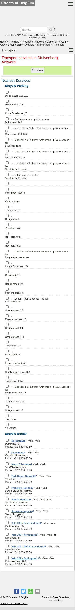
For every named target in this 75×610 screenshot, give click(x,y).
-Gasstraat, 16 (12, 273)
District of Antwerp (57, 41)
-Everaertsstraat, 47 (15, 362)
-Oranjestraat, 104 (14, 409)
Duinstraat (17, 440)
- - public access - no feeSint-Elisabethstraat (22, 176)
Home (3, 41)
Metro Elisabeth (20, 464)
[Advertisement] (37, 17)
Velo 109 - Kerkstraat (23, 534)
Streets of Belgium (19, 597)
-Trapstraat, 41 (13, 209)
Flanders (14, 41)
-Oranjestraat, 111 (14, 335)
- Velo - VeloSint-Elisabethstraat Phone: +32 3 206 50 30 (25, 467)
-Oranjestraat (12, 218)
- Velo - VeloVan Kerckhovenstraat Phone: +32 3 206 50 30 (22, 455)
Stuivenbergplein (21, 511)
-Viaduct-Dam (12, 200)
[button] (16, 591)
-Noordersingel (13, 235)
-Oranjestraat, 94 (14, 326)
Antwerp (29, 44)
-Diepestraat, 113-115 (16, 94)
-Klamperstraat (13, 353)
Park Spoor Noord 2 (23, 476)
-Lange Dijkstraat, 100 (17, 265)
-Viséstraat (10, 426)
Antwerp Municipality (11, 44)
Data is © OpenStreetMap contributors (56, 599)
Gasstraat (17, 452)
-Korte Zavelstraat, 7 (16, 112)
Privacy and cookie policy (14, 603)
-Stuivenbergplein (14, 291)
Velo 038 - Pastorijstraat (25, 523)
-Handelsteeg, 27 (14, 282)
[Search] (51, 29)
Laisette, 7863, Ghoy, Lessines (22, 35)
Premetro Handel (21, 487)
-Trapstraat (10, 417)
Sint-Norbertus (20, 499)
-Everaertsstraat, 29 (15, 318)
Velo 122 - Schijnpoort (24, 558)
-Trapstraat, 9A (13, 344)
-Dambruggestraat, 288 (17, 370)
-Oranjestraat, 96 (14, 309)
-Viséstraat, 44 (12, 226)
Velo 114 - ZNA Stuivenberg (27, 546)
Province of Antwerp (33, 41)
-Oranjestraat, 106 (14, 400)
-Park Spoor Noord (15, 191)
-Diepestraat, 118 (14, 103)
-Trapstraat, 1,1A (14, 379)
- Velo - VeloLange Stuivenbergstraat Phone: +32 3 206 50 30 (26, 490)
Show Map (37, 70)
